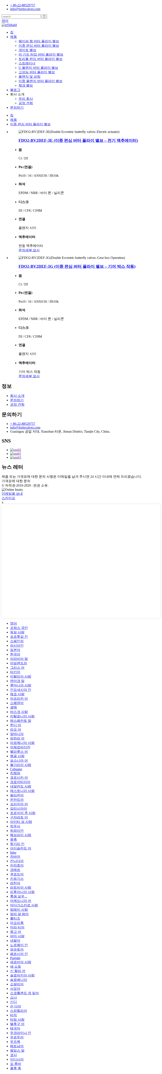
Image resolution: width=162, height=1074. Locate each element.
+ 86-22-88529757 (22, 423)
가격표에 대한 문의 (16, 481)
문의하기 (17, 107)
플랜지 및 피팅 (29, 76)
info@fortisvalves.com (25, 427)
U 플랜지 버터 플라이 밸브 (38, 68)
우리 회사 (26, 98)
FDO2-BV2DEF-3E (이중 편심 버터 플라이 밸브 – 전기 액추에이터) (78, 140)
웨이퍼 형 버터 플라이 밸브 (39, 41)
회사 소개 (17, 395)
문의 (22, 250)
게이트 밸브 (27, 50)
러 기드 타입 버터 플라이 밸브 (41, 54)
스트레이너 (27, 63)
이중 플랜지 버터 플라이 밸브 (40, 81)
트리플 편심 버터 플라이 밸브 (40, 59)
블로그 (15, 90)
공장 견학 (26, 103)
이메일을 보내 (12, 493)
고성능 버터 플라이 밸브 (37, 72)
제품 (13, 37)
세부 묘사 (32, 250)
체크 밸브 (26, 85)
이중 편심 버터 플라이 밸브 (39, 45)
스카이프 (8, 498)
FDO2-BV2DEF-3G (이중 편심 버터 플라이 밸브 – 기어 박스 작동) (77, 266)
